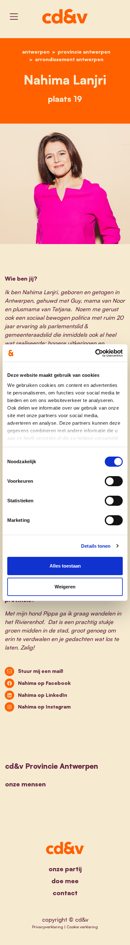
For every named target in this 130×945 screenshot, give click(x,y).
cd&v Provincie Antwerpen (51, 766)
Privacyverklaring (47, 926)
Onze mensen (25, 784)
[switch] (114, 481)
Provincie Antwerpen (84, 52)
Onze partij (65, 869)
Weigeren (65, 586)
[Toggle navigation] (14, 16)
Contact (65, 893)
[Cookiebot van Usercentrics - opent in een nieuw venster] (95, 353)
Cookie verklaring (82, 926)
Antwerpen (36, 52)
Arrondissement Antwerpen (69, 59)
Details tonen (95, 546)
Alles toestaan (65, 566)
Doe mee (65, 881)
